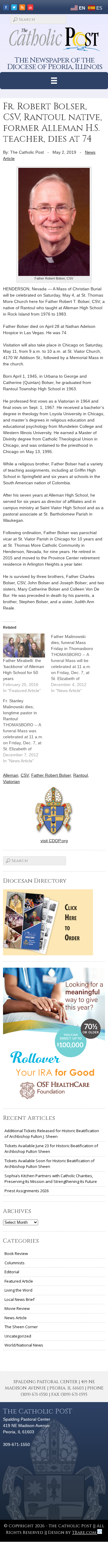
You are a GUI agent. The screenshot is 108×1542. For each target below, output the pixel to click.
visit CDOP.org (54, 840)
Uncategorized (17, 1336)
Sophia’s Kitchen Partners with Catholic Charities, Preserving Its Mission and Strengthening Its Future (50, 1178)
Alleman (10, 775)
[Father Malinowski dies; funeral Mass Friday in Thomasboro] (75, 663)
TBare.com (84, 1532)
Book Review (16, 1253)
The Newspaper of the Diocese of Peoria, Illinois (54, 63)
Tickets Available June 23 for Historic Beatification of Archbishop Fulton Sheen (51, 1148)
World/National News (23, 1345)
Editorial (11, 1271)
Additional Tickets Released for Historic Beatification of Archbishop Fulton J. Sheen (51, 1133)
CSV (25, 775)
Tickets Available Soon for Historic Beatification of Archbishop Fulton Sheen (49, 1163)
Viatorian (11, 781)
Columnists (14, 1262)
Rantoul (80, 775)
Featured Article (18, 1281)
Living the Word (18, 1290)
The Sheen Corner (21, 1326)
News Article (15, 1317)
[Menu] (54, 80)
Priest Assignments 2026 (26, 1190)
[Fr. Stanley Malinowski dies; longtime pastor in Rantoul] (27, 731)
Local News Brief (19, 1299)
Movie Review (17, 1308)
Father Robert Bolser (51, 775)
